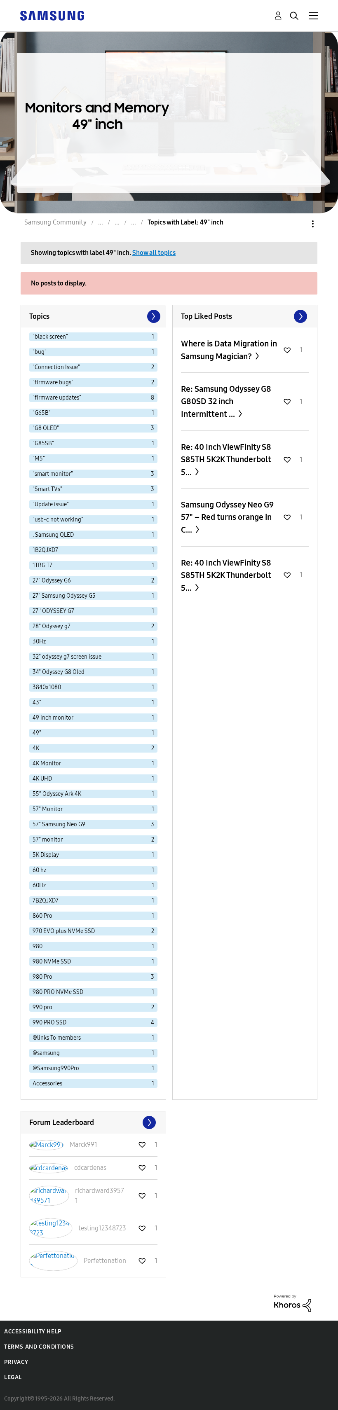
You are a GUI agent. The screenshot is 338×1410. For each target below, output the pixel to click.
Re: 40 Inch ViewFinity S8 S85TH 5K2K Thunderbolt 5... (226, 459)
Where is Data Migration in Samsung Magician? (229, 350)
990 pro (42, 1007)
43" (37, 702)
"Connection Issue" (56, 367)
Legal (13, 1377)
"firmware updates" (57, 397)
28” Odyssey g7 (51, 626)
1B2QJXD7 (45, 550)
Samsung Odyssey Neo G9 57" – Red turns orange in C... (227, 517)
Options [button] (299, 223)
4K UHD (42, 778)
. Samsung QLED (53, 534)
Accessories (47, 1083)
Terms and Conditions (39, 1346)
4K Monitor (47, 763)
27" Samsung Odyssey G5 (64, 595)
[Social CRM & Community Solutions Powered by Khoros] (292, 1303)
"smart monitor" (53, 473)
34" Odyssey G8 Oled (58, 672)
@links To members (57, 1037)
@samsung (46, 1053)
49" (37, 733)
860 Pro (42, 915)
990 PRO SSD (49, 1022)
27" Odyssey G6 (52, 580)
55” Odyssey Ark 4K (57, 793)
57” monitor (48, 839)
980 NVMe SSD (52, 961)
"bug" (40, 351)
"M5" (39, 458)
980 (37, 946)
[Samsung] (52, 15)
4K (36, 748)
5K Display (46, 854)
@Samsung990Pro (56, 1068)
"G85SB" (43, 443)
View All (245, 316)
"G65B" (42, 412)
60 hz (39, 870)
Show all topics (154, 253)
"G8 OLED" (46, 428)
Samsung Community (55, 222)
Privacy (16, 1362)
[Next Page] (153, 316)
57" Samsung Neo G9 (59, 824)
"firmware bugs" (53, 382)
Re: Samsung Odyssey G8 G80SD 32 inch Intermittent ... (226, 401)
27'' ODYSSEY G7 (53, 611)
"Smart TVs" (47, 489)
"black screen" (50, 336)
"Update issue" (51, 504)
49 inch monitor (53, 717)
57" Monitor (48, 809)
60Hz (39, 885)
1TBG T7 (42, 565)
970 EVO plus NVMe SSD (64, 931)
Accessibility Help (32, 1331)
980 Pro (42, 976)
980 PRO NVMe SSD (58, 992)
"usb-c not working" (58, 519)
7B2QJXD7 (46, 900)
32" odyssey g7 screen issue (67, 656)
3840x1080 (47, 687)
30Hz (39, 641)
